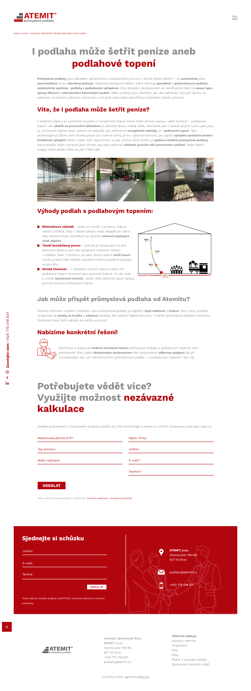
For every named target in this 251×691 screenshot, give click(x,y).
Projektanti (179, 645)
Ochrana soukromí (97, 498)
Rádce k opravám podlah (189, 659)
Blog (24, 33)
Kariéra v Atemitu (184, 641)
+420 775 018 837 (7, 326)
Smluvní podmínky (121, 498)
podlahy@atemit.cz (183, 572)
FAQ (174, 650)
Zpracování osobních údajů (190, 664)
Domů (17, 33)
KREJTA (143, 677)
